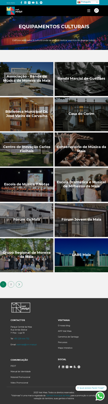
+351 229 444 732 (21, 338)
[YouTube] (33, 2)
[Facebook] (21, 2)
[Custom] (79, 367)
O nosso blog (64, 325)
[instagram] (67, 367)
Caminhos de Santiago (68, 337)
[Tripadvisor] (41, 2)
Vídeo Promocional (19, 383)
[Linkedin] (25, 2)
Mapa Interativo (65, 348)
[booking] (37, 2)
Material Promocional (20, 377)
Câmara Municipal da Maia (58, 395)
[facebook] (59, 367)
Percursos (62, 342)
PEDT (13, 366)
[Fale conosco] (100, 396)
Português (85, 2)
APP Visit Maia (64, 331)
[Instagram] (29, 2)
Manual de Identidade (21, 371)
